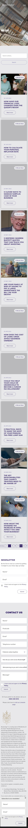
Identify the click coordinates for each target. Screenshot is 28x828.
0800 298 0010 (14, 699)
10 (15, 546)
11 (18, 546)
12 (21, 546)
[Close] (25, 797)
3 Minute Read (19, 77)
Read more (10, 113)
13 (23, 546)
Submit (22, 592)
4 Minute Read (19, 124)
